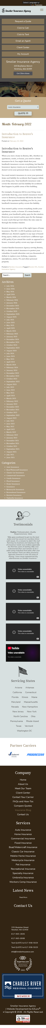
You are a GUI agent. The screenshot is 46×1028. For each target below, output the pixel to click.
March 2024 (11, 365)
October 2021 (11, 446)
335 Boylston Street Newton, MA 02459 (20, 928)
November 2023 (12, 376)
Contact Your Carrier (23, 797)
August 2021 (11, 452)
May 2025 (10, 325)
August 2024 (11, 351)
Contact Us (23, 814)
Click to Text (23, 34)
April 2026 (10, 294)
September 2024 (12, 348)
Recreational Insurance (15, 492)
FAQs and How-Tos (23, 801)
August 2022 (11, 418)
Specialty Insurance (23, 873)
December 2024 (12, 339)
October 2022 (11, 412)
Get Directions (23, 73)
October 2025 (11, 311)
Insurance (10, 487)
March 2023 (11, 398)
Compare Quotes (23, 805)
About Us (23, 784)
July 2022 (10, 421)
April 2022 (10, 429)
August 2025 (11, 317)
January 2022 (11, 438)
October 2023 (11, 379)
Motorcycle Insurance (15, 489)
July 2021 (10, 455)
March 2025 (11, 331)
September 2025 (12, 314)
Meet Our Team (23, 788)
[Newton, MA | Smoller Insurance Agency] (16, 10)
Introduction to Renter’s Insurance (17, 135)
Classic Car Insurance (15, 473)
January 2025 (11, 337)
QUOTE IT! (23, 113)
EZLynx (35, 1009)
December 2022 (12, 407)
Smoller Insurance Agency (23, 1005)
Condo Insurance (13, 478)
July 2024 (10, 353)
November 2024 (12, 342)
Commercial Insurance (15, 475)
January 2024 (11, 370)
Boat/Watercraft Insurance (17, 470)
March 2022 (11, 432)
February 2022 (12, 435)
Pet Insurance (23, 864)
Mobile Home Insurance (23, 855)
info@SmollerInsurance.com (22, 951)
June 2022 (10, 424)
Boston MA (33, 267)
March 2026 (11, 297)
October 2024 (11, 345)
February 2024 (12, 367)
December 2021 (12, 441)
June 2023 (10, 390)
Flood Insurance (13, 481)
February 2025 (12, 334)
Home (23, 779)
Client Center (23, 47)
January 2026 (11, 303)
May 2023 (10, 393)
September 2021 (12, 449)
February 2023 (12, 401)
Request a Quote (23, 21)
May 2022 (10, 426)
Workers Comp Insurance (23, 881)
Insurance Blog (23, 810)
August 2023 (11, 384)
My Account (23, 54)
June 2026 (10, 289)
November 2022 (12, 410)
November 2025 (12, 308)
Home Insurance (13, 484)
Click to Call (23, 27)
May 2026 (10, 292)
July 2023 (10, 387)
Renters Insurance (16, 267)
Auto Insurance (12, 467)
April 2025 (10, 328)
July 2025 (10, 320)
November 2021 (12, 443)
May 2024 (10, 359)
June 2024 (10, 356)
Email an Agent (23, 40)
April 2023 (10, 396)
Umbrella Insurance (14, 498)
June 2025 (10, 322)
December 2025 (12, 306)
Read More (23, 897)
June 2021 (10, 457)
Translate (38, 5)
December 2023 (12, 373)
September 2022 (12, 415)
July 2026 (10, 286)
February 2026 (12, 300)
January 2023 (11, 404)
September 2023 (12, 381)
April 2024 (10, 362)
